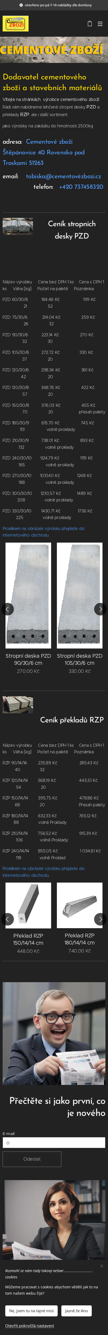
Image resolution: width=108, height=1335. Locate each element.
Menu (100, 23)
